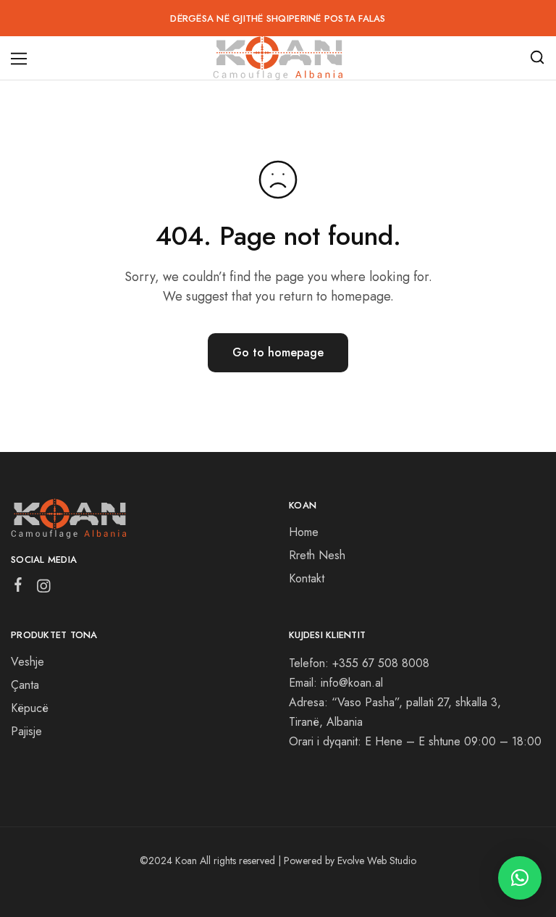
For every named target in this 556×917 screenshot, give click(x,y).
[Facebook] (18, 587)
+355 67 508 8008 (380, 663)
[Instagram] (43, 589)
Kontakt (306, 578)
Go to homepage (278, 352)
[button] (520, 878)
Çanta (25, 685)
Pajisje (26, 731)
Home (304, 532)
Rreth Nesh (317, 555)
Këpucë (30, 708)
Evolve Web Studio (376, 860)
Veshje (27, 661)
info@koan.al (352, 682)
